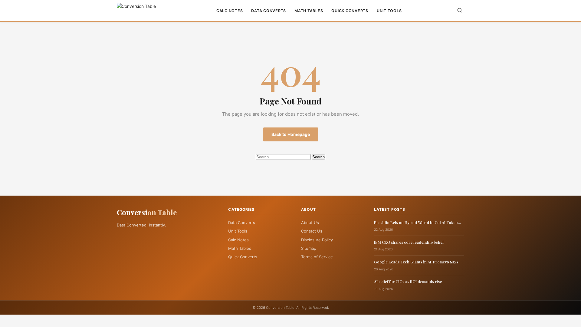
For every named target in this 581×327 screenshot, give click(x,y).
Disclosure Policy (317, 239)
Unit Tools (389, 10)
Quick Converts (349, 10)
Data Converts (268, 10)
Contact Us (311, 231)
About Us (310, 222)
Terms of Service (317, 256)
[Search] (459, 10)
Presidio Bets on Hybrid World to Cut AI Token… (417, 222)
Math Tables (308, 10)
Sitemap (308, 248)
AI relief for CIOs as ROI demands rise (408, 281)
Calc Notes (229, 10)
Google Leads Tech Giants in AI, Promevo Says (416, 261)
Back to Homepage (290, 134)
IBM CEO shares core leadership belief (409, 242)
